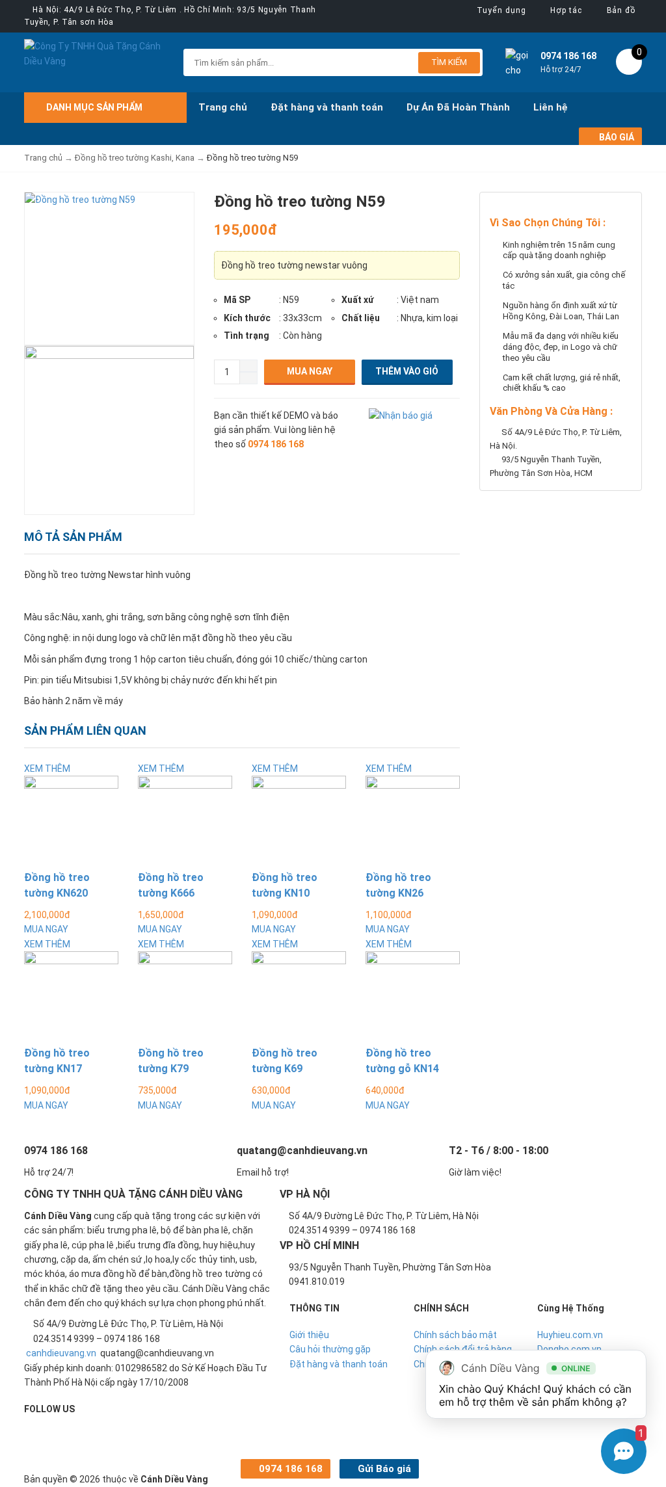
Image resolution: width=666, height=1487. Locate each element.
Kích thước (247, 318)
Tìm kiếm (449, 62)
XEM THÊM (47, 768)
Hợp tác (565, 10)
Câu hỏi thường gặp (330, 1349)
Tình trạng (246, 335)
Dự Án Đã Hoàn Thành (458, 107)
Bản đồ (621, 10)
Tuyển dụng (501, 10)
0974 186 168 (289, 1469)
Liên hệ (550, 107)
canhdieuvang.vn (61, 1353)
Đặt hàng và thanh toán (327, 107)
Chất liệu (360, 318)
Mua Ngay (309, 371)
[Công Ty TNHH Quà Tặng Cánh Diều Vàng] (94, 52)
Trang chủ (222, 107)
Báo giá (615, 137)
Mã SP (237, 300)
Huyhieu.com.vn (570, 1335)
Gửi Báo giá (383, 1469)
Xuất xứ (357, 300)
